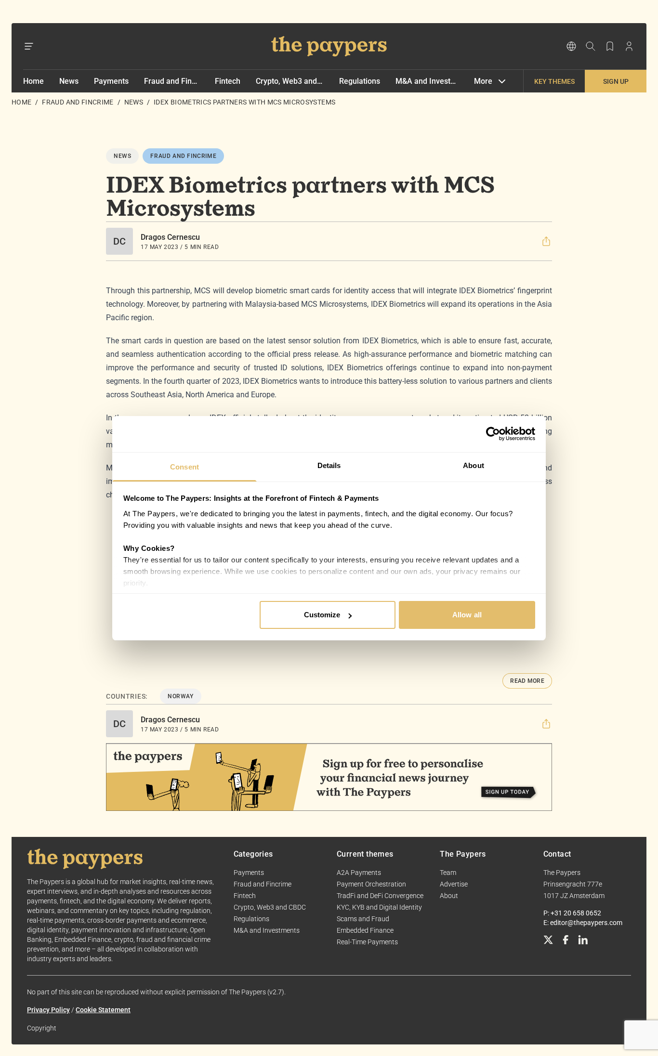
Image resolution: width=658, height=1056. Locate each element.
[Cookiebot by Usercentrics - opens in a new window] (493, 434)
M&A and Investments (427, 81)
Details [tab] (329, 465)
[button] (546, 241)
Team (448, 872)
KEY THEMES (554, 81)
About (449, 896)
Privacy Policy (48, 1010)
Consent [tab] (184, 467)
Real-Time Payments (367, 942)
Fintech (227, 81)
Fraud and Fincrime (171, 81)
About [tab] (473, 465)
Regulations (359, 81)
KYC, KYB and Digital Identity (379, 907)
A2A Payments (359, 872)
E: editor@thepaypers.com (582, 922)
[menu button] (29, 46)
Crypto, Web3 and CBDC (290, 81)
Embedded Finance (365, 930)
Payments (111, 81)
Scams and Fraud (363, 919)
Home (33, 81)
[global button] (571, 46)
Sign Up (616, 81)
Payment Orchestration (371, 884)
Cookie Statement (103, 1010)
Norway (181, 696)
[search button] (590, 46)
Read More (527, 681)
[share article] (546, 241)
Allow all (467, 615)
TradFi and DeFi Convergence (380, 896)
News (69, 81)
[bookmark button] (610, 46)
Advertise (454, 884)
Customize (322, 615)
